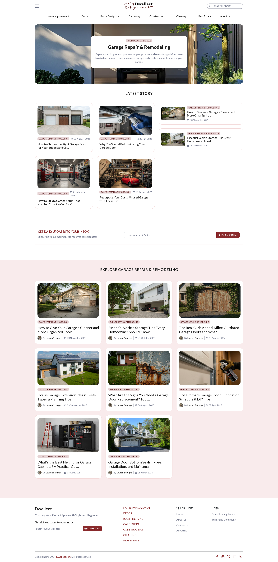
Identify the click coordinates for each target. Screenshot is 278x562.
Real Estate (204, 16)
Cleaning (129, 534)
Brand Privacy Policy (223, 514)
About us (181, 519)
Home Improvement (137, 507)
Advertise (181, 530)
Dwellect (43, 508)
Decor (127, 513)
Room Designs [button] (108, 16)
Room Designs (133, 518)
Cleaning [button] (181, 16)
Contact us (182, 524)
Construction (133, 529)
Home (179, 514)
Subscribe (93, 528)
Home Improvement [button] (58, 16)
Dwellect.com (63, 556)
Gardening (134, 16)
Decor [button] (84, 16)
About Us (225, 16)
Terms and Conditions (224, 519)
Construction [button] (156, 16)
